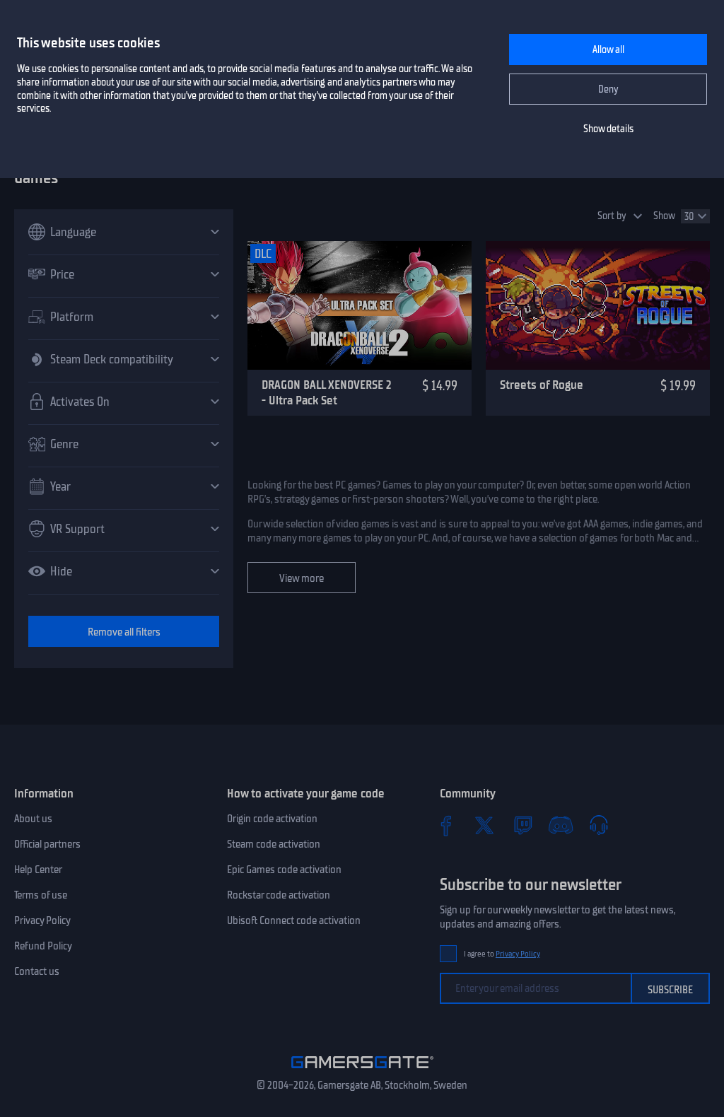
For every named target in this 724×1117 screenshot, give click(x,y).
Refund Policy (43, 946)
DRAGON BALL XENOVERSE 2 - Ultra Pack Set (326, 393)
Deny (608, 89)
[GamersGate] (362, 1071)
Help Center (38, 869)
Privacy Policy (42, 920)
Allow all (608, 50)
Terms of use (40, 895)
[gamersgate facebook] (446, 825)
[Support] (599, 825)
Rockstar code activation (278, 895)
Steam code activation (273, 844)
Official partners (47, 844)
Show (664, 216)
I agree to (502, 954)
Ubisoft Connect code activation (294, 920)
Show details (608, 129)
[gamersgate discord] (561, 825)
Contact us (36, 971)
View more (301, 578)
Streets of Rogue (541, 384)
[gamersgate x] (484, 825)
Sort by (611, 216)
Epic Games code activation (284, 869)
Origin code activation (272, 819)
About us (33, 819)
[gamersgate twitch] (522, 825)
